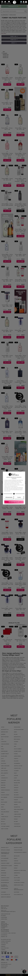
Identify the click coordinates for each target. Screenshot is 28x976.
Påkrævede (8, 497)
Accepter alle (14, 502)
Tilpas (19, 497)
